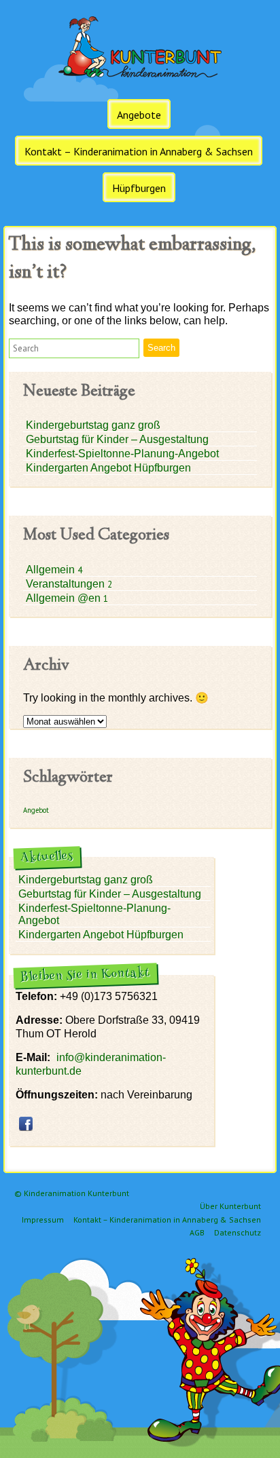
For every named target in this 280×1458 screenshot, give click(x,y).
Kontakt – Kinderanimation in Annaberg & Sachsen (138, 151)
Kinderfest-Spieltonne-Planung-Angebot (122, 453)
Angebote (139, 114)
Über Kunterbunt (230, 1206)
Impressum (43, 1219)
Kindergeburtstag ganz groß (93, 425)
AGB (197, 1232)
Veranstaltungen (66, 584)
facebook (26, 1123)
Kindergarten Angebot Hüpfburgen (108, 468)
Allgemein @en (64, 598)
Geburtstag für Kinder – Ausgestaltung (117, 439)
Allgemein (51, 569)
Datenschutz (237, 1232)
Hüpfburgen (139, 188)
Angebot (36, 810)
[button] (74, 348)
